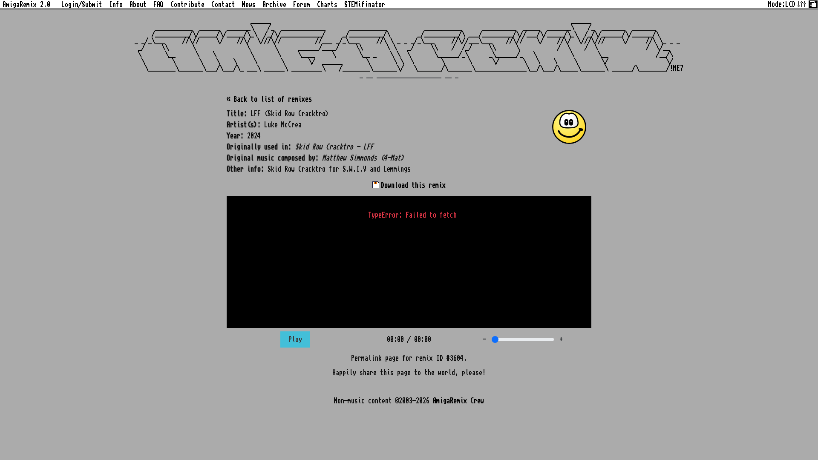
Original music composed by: (273, 158)
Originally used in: (259, 147)
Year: (235, 135)
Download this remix (411, 185)
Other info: (245, 169)
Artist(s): (244, 124)
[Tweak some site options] (801, 3)
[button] (569, 127)
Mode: (781, 4)
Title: (237, 113)
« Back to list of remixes (269, 99)
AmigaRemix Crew (458, 400)
